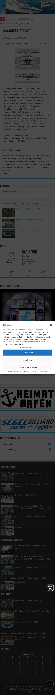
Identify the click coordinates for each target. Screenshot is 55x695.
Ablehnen (27, 360)
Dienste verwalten (26, 347)
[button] (51, 325)
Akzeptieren (27, 352)
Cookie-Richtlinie (14, 371)
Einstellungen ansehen (27, 367)
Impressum (43, 371)
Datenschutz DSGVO (29, 371)
